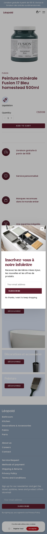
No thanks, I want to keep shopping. (21, 297)
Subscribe (14, 291)
